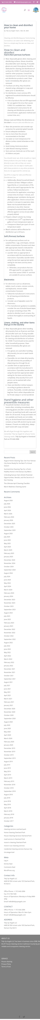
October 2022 (8, 636)
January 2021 (8, 705)
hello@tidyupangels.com (17, 902)
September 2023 (10, 610)
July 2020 (7, 725)
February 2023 (9, 623)
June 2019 (7, 768)
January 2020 (8, 745)
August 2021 (8, 682)
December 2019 (9, 748)
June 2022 (7, 649)
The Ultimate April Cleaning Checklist (17, 483)
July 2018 (7, 798)
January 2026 (8, 520)
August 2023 (8, 613)
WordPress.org (9, 870)
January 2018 (8, 818)
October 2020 (8, 715)
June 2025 (7, 540)
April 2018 (7, 808)
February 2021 (9, 702)
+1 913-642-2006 (19, 891)
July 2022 (7, 646)
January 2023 (8, 626)
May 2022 (7, 652)
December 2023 (9, 600)
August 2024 (8, 573)
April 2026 (7, 510)
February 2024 (9, 593)
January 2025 (8, 557)
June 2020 (7, 728)
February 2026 (9, 517)
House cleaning (6, 961)
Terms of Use (6, 967)
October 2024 (8, 567)
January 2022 (8, 666)
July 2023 (7, 616)
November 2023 (9, 603)
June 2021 (7, 689)
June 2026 (7, 507)
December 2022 (9, 629)
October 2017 (8, 821)
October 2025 (8, 527)
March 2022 (8, 659)
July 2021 (7, 685)
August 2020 (8, 722)
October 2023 (8, 606)
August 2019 (8, 761)
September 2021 (10, 679)
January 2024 (8, 596)
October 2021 (8, 676)
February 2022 (9, 662)
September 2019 (10, 758)
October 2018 (8, 788)
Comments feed (9, 867)
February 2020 (9, 742)
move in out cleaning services (14, 846)
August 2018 (8, 795)
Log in (6, 860)
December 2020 (9, 709)
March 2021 (8, 699)
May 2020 (7, 732)
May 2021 (7, 692)
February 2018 (9, 814)
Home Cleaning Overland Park (14, 832)
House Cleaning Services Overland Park (17, 836)
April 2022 (7, 656)
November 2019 (9, 752)
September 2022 (10, 639)
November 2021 (9, 672)
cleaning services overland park (15, 829)
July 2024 (7, 576)
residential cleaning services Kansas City (18, 849)
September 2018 (10, 791)
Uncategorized (9, 852)
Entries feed (8, 864)
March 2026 (8, 514)
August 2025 (8, 533)
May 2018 (7, 804)
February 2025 (9, 553)
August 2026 (8, 500)
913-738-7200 (11, 894)
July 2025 (7, 537)
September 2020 (10, 718)
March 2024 (8, 590)
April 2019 (7, 775)
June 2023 (7, 619)
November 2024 (9, 563)
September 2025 (10, 530)
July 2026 (7, 504)
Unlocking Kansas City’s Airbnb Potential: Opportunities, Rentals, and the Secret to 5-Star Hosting (19, 477)
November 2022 (9, 633)
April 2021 (7, 695)
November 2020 (9, 712)
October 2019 (8, 755)
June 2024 (7, 580)
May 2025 (7, 543)
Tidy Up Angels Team (12, 31)
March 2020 (8, 738)
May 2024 (7, 583)
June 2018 (7, 801)
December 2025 (9, 524)
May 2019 (7, 771)
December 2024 (9, 560)
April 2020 (7, 735)
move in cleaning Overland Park (15, 842)
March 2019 (8, 778)
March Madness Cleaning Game (15, 487)
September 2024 (10, 570)
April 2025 (7, 547)
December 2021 (9, 669)
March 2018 (8, 811)
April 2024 (7, 586)
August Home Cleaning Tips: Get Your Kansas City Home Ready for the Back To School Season (20, 463)
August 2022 (8, 643)
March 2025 (8, 550)
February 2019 (9, 781)
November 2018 (9, 785)
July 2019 (7, 765)
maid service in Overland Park (14, 839)
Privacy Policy (6, 964)
